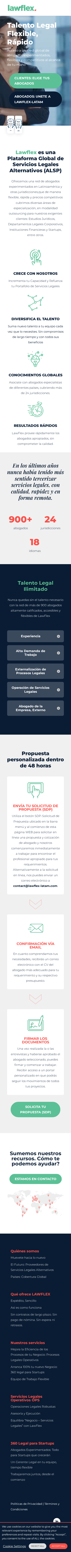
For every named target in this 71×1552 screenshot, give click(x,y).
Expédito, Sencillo (23, 1301)
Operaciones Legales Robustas (33, 1406)
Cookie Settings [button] (14, 1546)
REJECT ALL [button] (37, 1546)
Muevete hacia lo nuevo (28, 1257)
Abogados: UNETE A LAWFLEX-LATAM (32, 99)
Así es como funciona (26, 1307)
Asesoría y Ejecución (25, 1413)
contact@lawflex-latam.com (35, 886)
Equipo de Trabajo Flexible (30, 1379)
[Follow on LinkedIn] (56, 1521)
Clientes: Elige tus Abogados (32, 80)
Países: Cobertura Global (28, 1277)
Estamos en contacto (35, 1179)
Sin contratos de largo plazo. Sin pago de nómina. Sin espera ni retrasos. (34, 1320)
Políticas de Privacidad (27, 1504)
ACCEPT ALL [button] (58, 1546)
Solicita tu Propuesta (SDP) (35, 1109)
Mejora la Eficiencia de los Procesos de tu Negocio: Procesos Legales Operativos (35, 1354)
